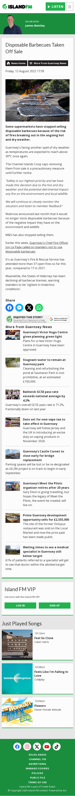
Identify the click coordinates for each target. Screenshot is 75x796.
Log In (20, 605)
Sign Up (55, 605)
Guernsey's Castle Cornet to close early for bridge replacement (43, 455)
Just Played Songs (22, 623)
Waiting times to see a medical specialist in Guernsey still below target (46, 551)
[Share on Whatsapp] (39, 308)
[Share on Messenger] (19, 308)
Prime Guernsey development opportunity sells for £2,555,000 (46, 517)
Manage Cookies (37, 768)
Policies (37, 773)
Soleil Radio (38, 754)
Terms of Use (37, 782)
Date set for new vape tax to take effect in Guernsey (44, 421)
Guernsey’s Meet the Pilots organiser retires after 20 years (46, 485)
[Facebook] (17, 747)
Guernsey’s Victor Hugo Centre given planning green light (45, 334)
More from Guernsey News (50, 63)
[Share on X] (29, 308)
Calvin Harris (41, 642)
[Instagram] (27, 747)
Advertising (37, 763)
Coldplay (39, 679)
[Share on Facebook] (9, 308)
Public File (37, 777)
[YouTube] (47, 747)
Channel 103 (37, 759)
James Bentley (35, 25)
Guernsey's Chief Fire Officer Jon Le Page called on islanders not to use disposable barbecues (36, 247)
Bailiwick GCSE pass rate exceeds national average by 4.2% (44, 396)
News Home (18, 63)
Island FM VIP (20, 589)
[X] (37, 747)
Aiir (65, 790)
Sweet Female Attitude (47, 709)
